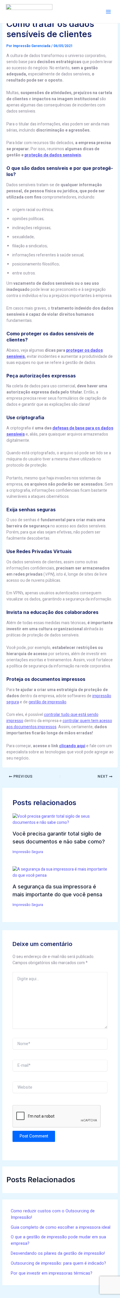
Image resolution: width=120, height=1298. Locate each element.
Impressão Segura (28, 852)
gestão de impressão (47, 702)
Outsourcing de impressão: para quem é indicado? (58, 1263)
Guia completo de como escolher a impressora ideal (60, 1227)
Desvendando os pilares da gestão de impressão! (58, 1253)
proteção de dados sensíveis (52, 155)
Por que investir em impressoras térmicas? (51, 1273)
